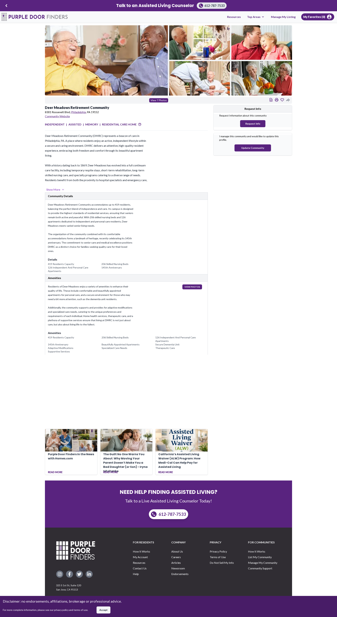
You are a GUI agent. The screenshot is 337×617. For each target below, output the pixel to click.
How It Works (141, 551)
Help (136, 574)
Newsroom (178, 568)
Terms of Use (218, 557)
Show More (53, 189)
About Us (177, 551)
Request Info (252, 123)
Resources (234, 16)
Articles (176, 562)
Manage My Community (262, 562)
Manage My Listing (283, 16)
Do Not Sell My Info (222, 562)
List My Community (260, 557)
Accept (103, 609)
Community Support (260, 568)
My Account (140, 557)
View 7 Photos (159, 100)
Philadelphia (78, 112)
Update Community (252, 147)
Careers (176, 557)
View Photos (192, 286)
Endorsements (180, 574)
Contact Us (140, 568)
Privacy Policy (218, 551)
